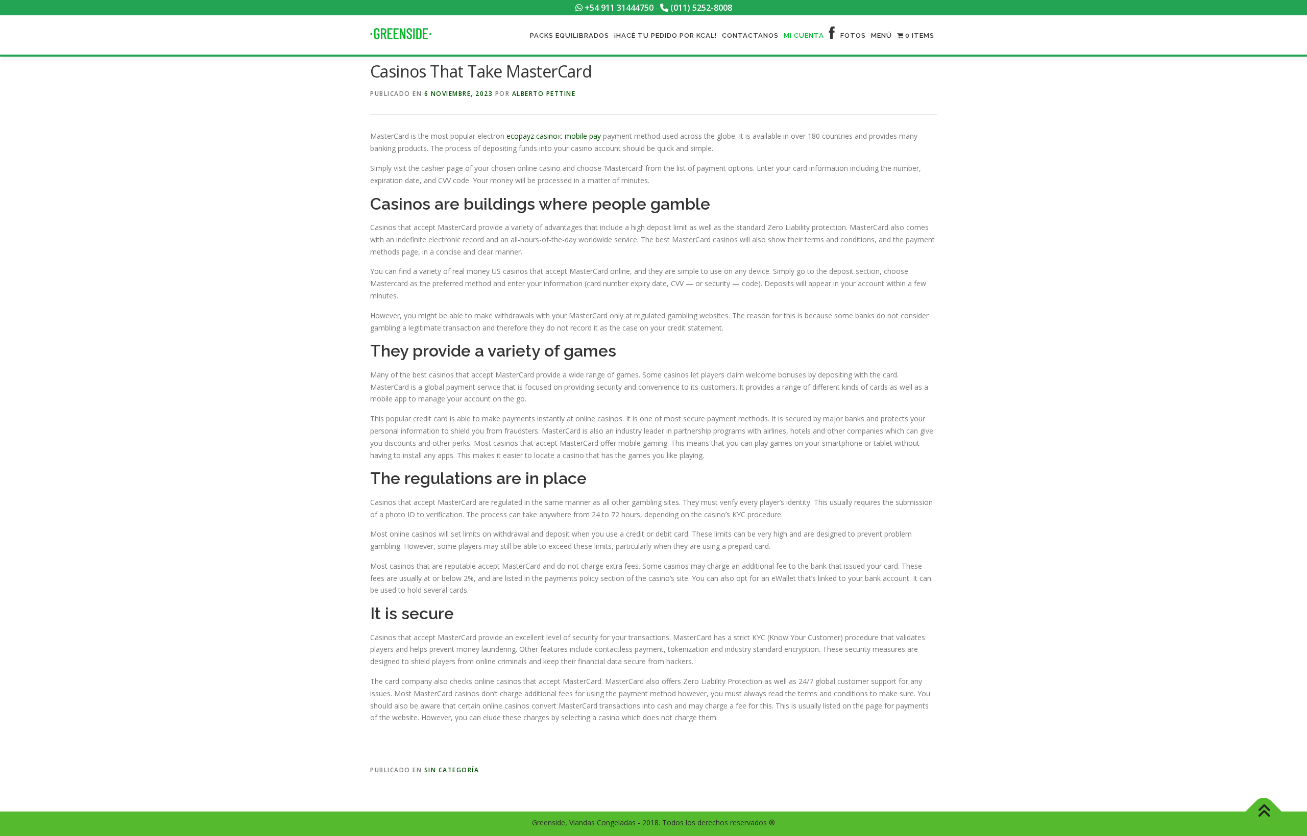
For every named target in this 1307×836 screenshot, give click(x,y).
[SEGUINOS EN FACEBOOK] (832, 35)
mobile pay (583, 136)
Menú (881, 35)
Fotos (853, 35)
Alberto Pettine (544, 93)
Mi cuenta (804, 35)
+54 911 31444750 (618, 7)
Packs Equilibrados (569, 35)
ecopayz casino (532, 136)
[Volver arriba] (1264, 811)
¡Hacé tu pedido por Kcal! (665, 35)
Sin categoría (451, 770)
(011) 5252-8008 (700, 7)
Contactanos (750, 35)
